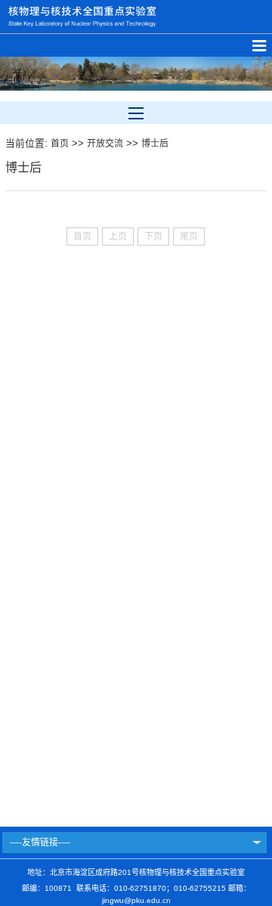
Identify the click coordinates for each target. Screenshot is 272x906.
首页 (60, 143)
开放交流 (105, 143)
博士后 (154, 143)
